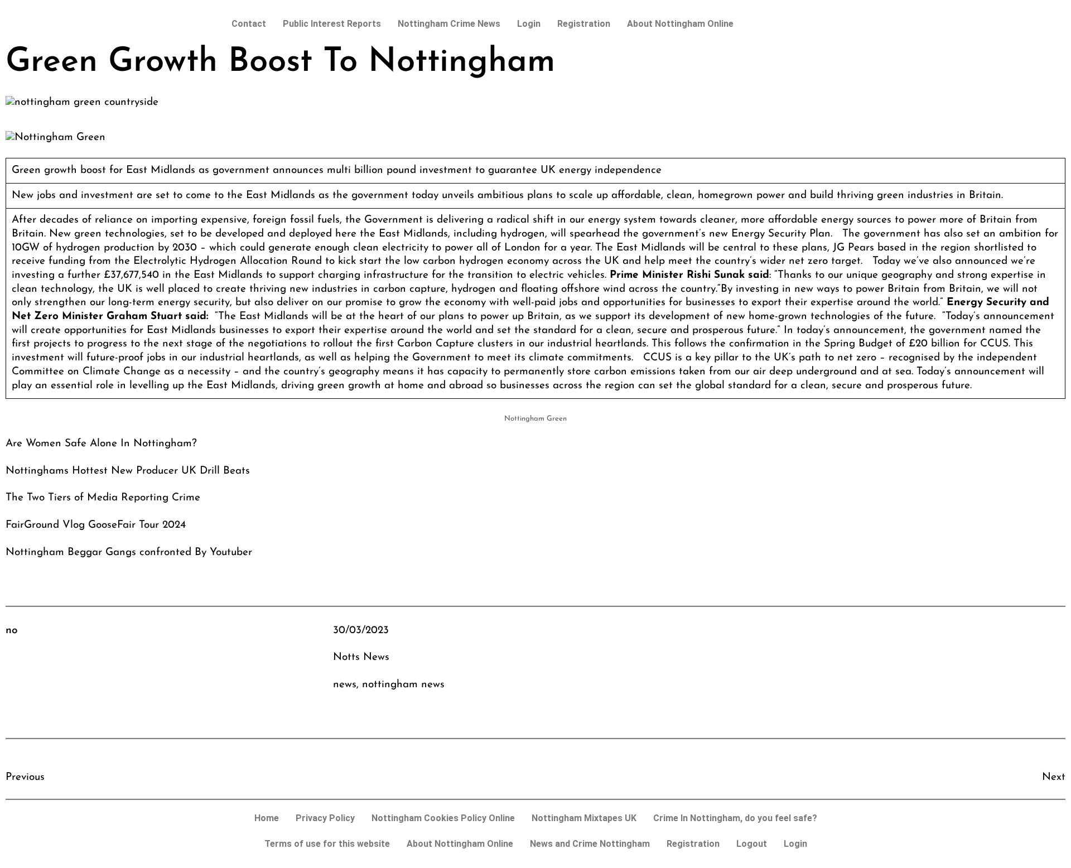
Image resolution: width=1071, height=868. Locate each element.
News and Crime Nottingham (590, 843)
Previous (25, 777)
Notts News (361, 657)
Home (266, 818)
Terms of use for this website (327, 843)
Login (529, 23)
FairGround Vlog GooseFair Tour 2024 (96, 525)
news (344, 684)
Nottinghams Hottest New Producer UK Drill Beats (128, 471)
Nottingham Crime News (449, 23)
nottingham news (403, 684)
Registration (583, 23)
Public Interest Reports (332, 23)
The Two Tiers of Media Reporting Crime (103, 498)
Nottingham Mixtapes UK (584, 818)
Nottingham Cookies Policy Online (443, 818)
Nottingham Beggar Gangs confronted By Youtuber (129, 552)
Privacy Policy (325, 818)
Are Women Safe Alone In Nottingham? (101, 443)
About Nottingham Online (680, 23)
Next (1053, 777)
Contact (248, 23)
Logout (751, 843)
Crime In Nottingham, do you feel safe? (735, 818)
